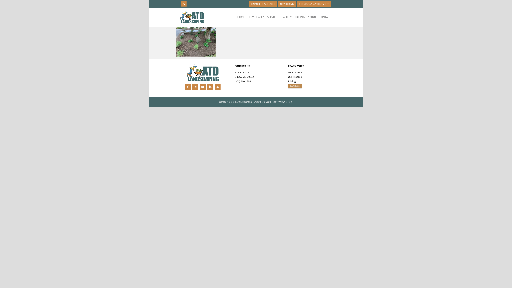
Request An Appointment (314, 4)
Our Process (295, 76)
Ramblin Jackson (285, 102)
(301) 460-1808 (243, 81)
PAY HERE (295, 86)
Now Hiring (287, 4)
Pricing (292, 81)
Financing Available (263, 4)
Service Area (295, 72)
